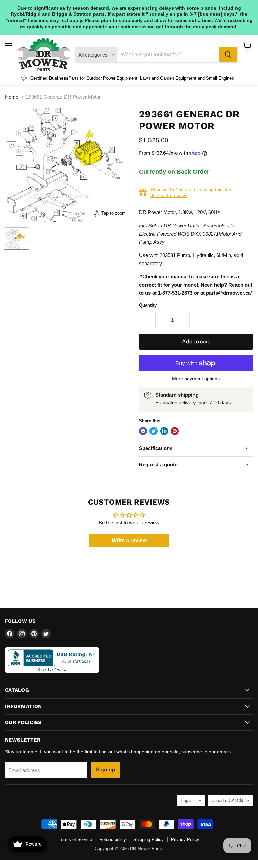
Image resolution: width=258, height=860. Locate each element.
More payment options (196, 378)
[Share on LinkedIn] (164, 431)
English (188, 800)
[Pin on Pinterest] (175, 431)
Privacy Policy (185, 839)
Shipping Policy (148, 839)
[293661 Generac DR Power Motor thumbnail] (16, 238)
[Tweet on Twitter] (153, 431)
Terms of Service (75, 839)
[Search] (228, 54)
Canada (227, 800)
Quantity (148, 305)
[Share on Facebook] (143, 431)
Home (11, 97)
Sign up (105, 769)
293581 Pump (175, 255)
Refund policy (112, 839)
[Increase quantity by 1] (198, 320)
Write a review (129, 540)
